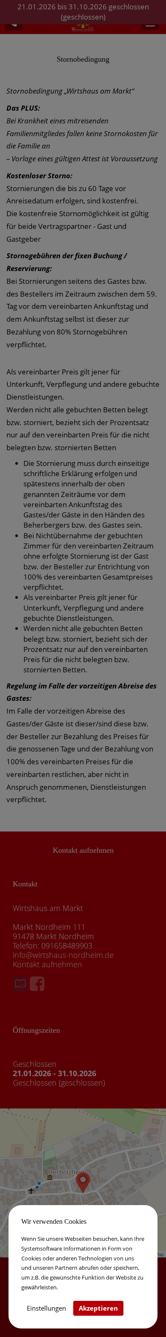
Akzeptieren (98, 1308)
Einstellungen (46, 1308)
